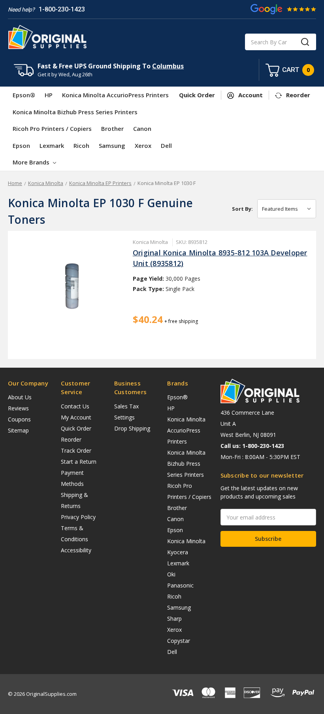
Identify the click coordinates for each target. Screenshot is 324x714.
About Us (20, 397)
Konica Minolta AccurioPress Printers (115, 95)
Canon (142, 128)
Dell (166, 145)
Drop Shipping (132, 428)
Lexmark (52, 145)
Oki (171, 574)
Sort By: (242, 208)
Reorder (71, 439)
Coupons (19, 419)
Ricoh (81, 145)
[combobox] (280, 42)
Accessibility (76, 550)
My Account (76, 417)
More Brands (32, 162)
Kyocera (177, 552)
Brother (112, 128)
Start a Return (78, 461)
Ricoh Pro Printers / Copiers (52, 128)
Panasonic (180, 585)
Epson (21, 145)
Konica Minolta (186, 541)
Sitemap (18, 430)
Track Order (76, 450)
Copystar (178, 640)
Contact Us (75, 406)
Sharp (174, 618)
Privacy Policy (78, 517)
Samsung (112, 145)
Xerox (143, 145)
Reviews (18, 408)
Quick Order (76, 428)
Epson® (24, 95)
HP (49, 95)
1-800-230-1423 (62, 9)
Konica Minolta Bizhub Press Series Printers (75, 112)
